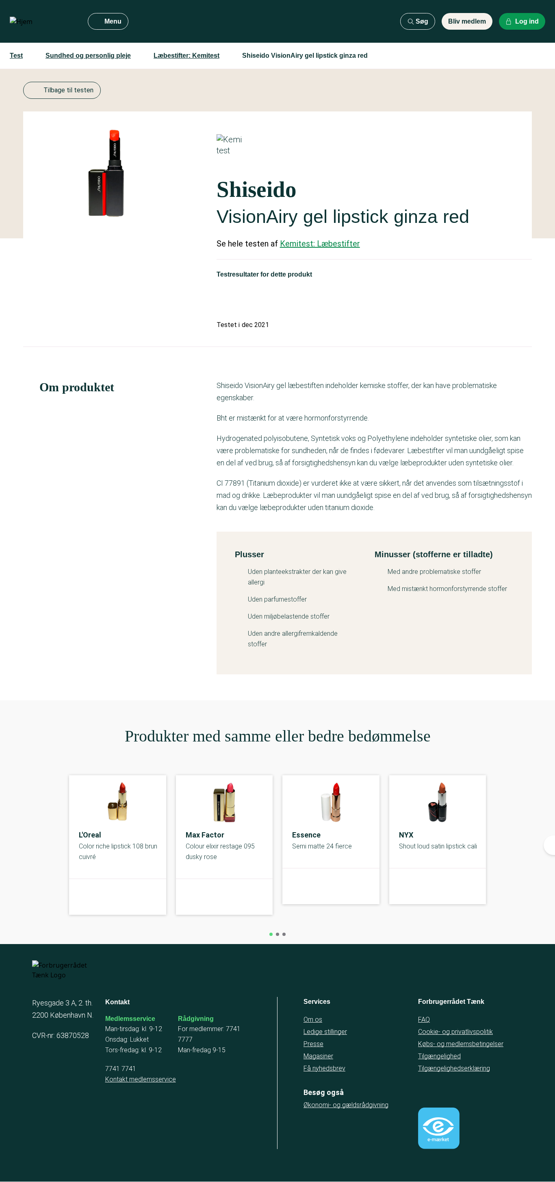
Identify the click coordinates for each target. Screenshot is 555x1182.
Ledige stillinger (325, 1032)
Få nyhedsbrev (324, 1068)
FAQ (424, 1019)
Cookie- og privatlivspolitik (455, 1032)
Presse (313, 1044)
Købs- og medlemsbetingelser (460, 1044)
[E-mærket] (439, 1128)
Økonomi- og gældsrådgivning (346, 1105)
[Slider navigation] (271, 934)
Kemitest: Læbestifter (320, 244)
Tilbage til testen (68, 90)
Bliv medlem (467, 21)
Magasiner (318, 1056)
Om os (313, 1019)
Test (16, 55)
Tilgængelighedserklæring (454, 1068)
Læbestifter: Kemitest (186, 55)
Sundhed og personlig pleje (88, 55)
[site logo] (42, 21)
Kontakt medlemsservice (140, 1079)
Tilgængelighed (439, 1056)
